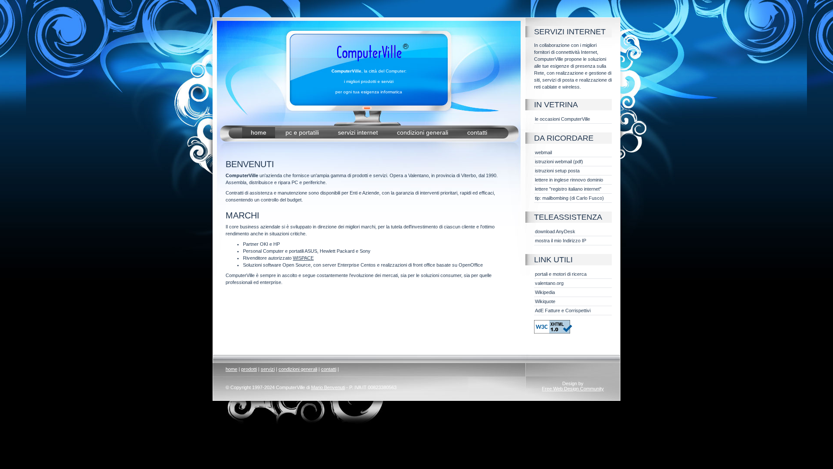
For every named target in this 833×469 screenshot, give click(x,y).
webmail (543, 152)
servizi (268, 369)
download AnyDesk (555, 231)
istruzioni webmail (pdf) (559, 161)
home (258, 132)
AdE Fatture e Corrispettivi (562, 310)
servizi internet (359, 132)
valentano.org (549, 283)
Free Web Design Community (573, 388)
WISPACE (303, 258)
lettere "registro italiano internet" (568, 189)
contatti (477, 132)
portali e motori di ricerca (561, 274)
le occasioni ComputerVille (562, 119)
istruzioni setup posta (557, 170)
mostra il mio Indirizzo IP (560, 240)
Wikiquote (545, 301)
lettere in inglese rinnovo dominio (569, 179)
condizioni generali (423, 132)
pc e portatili (303, 132)
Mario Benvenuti (328, 387)
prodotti (249, 369)
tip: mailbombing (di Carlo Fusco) (569, 198)
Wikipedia (545, 292)
